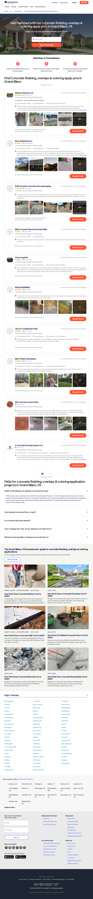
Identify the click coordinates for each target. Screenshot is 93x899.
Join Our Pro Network (50, 846)
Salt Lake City (66, 744)
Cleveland (37, 763)
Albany (35, 737)
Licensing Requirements (74, 836)
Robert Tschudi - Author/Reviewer (16, 590)
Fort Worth (65, 734)
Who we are (71, 846)
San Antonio (65, 740)
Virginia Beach (66, 753)
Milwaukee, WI (40, 788)
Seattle (64, 757)
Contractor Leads (49, 852)
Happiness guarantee (74, 861)
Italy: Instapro (46, 879)
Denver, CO (65, 784)
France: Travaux (23, 879)
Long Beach (8, 714)
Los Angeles (8, 718)
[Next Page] (59, 474)
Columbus (37, 767)
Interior (7, 7)
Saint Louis (37, 731)
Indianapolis (8, 770)
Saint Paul (36, 724)
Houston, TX (77, 784)
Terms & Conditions (57, 888)
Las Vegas (37, 734)
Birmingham (8, 701)
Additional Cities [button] (9, 807)
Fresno (6, 711)
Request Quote (77, 131)
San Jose (7, 734)
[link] (46, 95)
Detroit (35, 714)
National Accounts (49, 855)
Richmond (65, 750)
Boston (35, 711)
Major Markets (11, 695)
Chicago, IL (39, 784)
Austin (63, 724)
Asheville (36, 744)
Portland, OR (26, 795)
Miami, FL (25, 788)
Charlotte (36, 747)
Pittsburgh (65, 711)
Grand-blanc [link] (18, 11)
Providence (65, 714)
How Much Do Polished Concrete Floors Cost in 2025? (68, 636)
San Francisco (9, 731)
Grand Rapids (38, 718)
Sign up (16, 837)
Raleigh (36, 753)
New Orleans (38, 704)
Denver (7, 737)
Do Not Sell (48, 884)
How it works (71, 843)
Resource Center (72, 824)
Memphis (64, 718)
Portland (64, 701)
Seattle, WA (13, 801)
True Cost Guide (72, 821)
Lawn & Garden (23, 7)
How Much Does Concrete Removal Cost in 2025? (22, 678)
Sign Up (84, 2)
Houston (64, 737)
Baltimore (36, 708)
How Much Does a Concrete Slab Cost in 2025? (24, 635)
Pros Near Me (71, 830)
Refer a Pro (70, 827)
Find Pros (46, 818)
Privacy (36, 884)
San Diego (8, 727)
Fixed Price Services (49, 824)
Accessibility (55, 884)
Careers (69, 849)
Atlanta (7, 763)
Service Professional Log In (51, 843)
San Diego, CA (66, 795)
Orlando (7, 757)
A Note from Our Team (74, 833)
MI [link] (11, 11)
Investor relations (72, 855)
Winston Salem (38, 757)
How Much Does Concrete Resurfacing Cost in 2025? (67, 678)
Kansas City (37, 727)
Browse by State (25, 779)
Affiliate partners (72, 863)
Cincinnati (36, 760)
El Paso (64, 731)
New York (36, 740)
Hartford (7, 740)
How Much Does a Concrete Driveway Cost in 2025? (67, 595)
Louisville (36, 701)
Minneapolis (37, 721)
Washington (8, 744)
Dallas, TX (51, 784)
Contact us (70, 858)
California (41, 884)
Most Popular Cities (10, 779)
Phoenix (7, 704)
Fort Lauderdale (10, 747)
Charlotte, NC (27, 784)
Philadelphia (66, 708)
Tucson (7, 708)
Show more (82, 110)
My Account (71, 818)
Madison (64, 760)
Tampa (6, 760)
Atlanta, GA (13, 784)
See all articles (12, 559)
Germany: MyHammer (35, 879)
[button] (22, 119)
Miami (6, 753)
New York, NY (78, 788)
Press (69, 852)
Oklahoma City (38, 770)
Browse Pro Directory (50, 821)
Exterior (13, 7)
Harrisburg (65, 704)
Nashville (64, 721)
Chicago (7, 767)
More (31, 7)
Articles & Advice (40, 7)
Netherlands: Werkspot (58, 879)
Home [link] (6, 11)
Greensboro (37, 750)
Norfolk (64, 747)
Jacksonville (8, 750)
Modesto (7, 721)
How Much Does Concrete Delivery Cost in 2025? (22, 595)
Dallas (63, 727)
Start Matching (46, 45)
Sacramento (9, 724)
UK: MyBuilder (70, 879)
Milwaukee (65, 763)
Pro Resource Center (50, 849)
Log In (74, 2)
